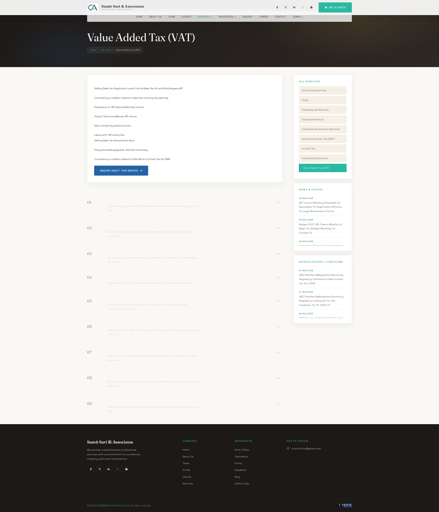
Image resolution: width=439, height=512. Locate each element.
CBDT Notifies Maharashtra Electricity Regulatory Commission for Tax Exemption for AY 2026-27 (321, 298)
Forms (238, 463)
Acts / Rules (242, 449)
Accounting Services (314, 90)
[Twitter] (285, 7)
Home (139, 16)
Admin (296, 16)
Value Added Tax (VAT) (316, 167)
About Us (155, 16)
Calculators (241, 456)
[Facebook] (277, 7)
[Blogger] (311, 7)
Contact (280, 16)
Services (204, 16)
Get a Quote (337, 7)
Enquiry (248, 16)
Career (263, 16)
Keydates (240, 469)
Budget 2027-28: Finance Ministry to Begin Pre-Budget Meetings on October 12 (320, 226)
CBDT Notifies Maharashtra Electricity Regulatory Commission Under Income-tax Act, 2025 (321, 277)
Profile (186, 469)
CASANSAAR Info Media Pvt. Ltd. (113, 505)
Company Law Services (315, 109)
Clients (186, 16)
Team (171, 16)
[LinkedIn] (294, 7)
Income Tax (308, 148)
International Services (315, 158)
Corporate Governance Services (321, 129)
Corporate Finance (313, 119)
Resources (226, 16)
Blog (237, 476)
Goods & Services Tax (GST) (318, 138)
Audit (305, 100)
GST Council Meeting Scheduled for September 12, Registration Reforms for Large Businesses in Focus (320, 205)
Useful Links (242, 483)
